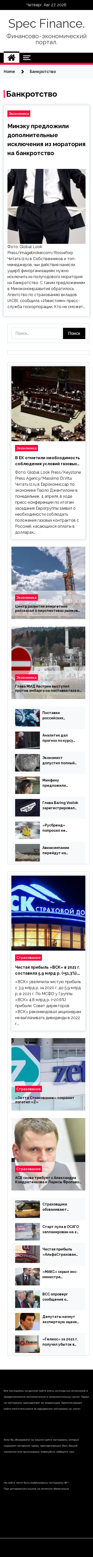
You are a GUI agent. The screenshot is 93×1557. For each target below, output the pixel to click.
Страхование (28, 957)
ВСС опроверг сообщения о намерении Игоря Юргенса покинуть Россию (59, 1297)
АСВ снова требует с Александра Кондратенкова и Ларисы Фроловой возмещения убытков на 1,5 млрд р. (48, 1180)
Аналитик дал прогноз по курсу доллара (57, 738)
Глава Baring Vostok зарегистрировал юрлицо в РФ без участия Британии (60, 806)
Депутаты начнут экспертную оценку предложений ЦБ (60, 1320)
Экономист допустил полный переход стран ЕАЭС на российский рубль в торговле (60, 761)
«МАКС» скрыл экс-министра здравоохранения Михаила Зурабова (60, 1275)
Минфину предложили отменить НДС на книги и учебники (58, 783)
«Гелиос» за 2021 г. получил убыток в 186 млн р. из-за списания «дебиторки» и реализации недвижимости (60, 1342)
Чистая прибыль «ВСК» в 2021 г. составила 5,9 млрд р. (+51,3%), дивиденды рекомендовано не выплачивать (47, 970)
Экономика (19, 113)
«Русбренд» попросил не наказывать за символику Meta (57, 828)
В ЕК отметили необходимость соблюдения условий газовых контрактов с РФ (47, 461)
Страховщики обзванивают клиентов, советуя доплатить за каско (60, 1207)
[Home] (11, 58)
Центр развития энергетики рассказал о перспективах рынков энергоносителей (46, 608)
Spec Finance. (46, 23)
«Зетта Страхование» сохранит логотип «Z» (44, 1100)
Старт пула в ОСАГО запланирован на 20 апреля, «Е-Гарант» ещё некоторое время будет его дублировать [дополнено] (60, 1230)
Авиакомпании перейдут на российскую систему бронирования (55, 851)
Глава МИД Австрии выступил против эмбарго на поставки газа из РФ (48, 688)
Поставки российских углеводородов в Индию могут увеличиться (58, 716)
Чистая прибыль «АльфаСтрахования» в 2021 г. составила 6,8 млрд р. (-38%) (60, 1252)
